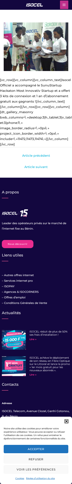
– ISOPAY (8, 286)
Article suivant (36, 167)
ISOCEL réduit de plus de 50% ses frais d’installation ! (49, 333)
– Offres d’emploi (13, 297)
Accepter (36, 449)
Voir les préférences (36, 469)
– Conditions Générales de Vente (24, 303)
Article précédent (36, 155)
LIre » (33, 339)
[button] (66, 421)
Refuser (36, 459)
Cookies (19, 478)
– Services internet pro (17, 280)
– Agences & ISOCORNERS (20, 292)
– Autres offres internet (18, 275)
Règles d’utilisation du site (40, 478)
